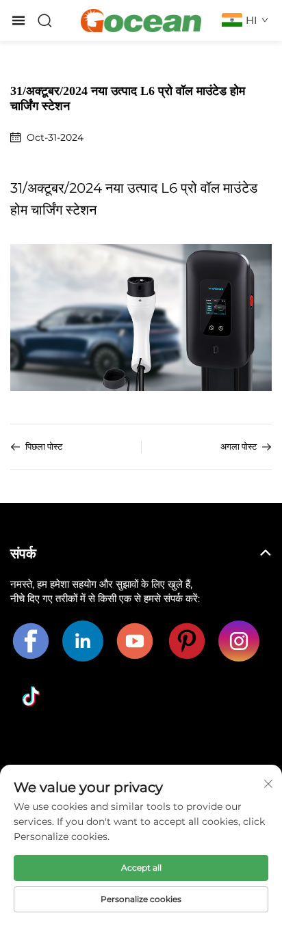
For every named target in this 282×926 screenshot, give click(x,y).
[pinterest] (186, 641)
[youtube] (134, 641)
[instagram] (238, 641)
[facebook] (30, 641)
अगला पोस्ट (238, 446)
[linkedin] (82, 641)
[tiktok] (30, 696)
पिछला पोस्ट (43, 446)
